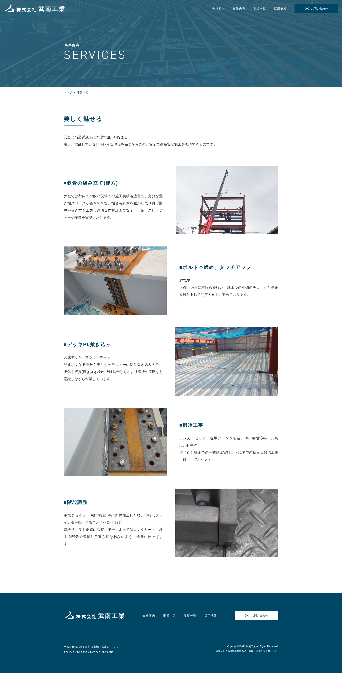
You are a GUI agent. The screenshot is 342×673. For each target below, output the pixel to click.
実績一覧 (259, 8)
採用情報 (280, 8)
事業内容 (239, 8)
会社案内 (218, 8)
